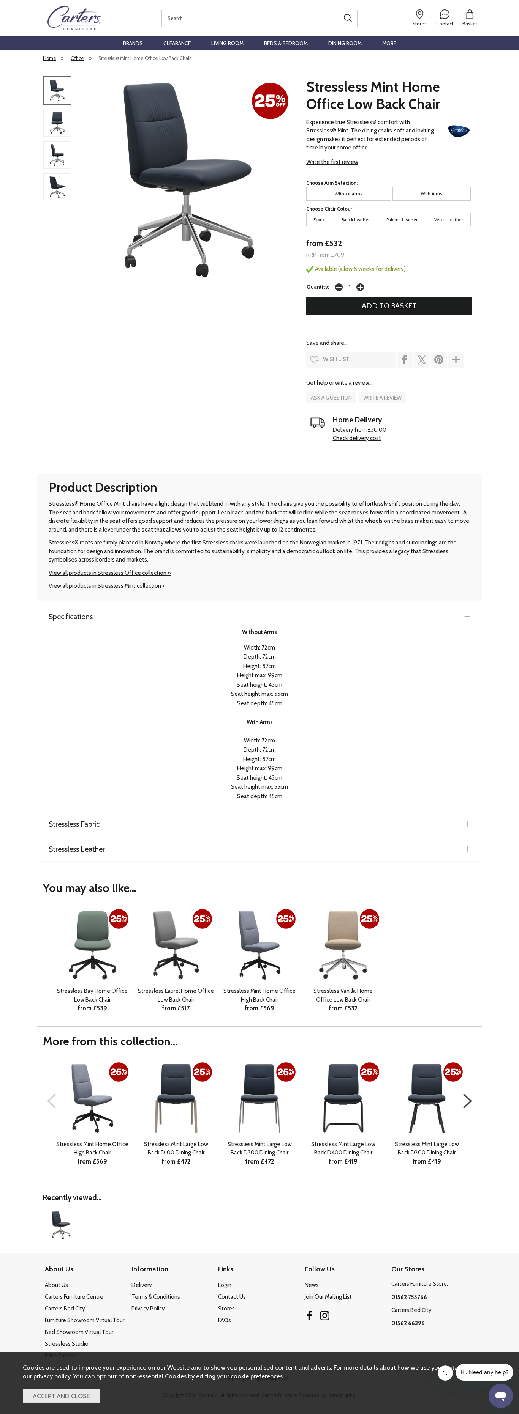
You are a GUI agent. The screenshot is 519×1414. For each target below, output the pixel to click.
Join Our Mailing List (328, 1296)
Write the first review (332, 162)
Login (224, 1285)
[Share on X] (422, 360)
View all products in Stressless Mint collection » (107, 585)
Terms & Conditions (155, 1296)
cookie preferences (257, 1376)
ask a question (331, 397)
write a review (382, 397)
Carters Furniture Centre (74, 1296)
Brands (133, 43)
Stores (226, 1308)
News (312, 1285)
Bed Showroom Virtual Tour (79, 1332)
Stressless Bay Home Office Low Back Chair (92, 995)
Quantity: (318, 287)
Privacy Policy (148, 1308)
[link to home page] (74, 18)
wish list (336, 359)
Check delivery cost (357, 438)
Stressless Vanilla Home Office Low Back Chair (343, 995)
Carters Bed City (65, 1308)
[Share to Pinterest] (439, 360)
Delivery (141, 1285)
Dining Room (345, 43)
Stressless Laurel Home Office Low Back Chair (176, 995)
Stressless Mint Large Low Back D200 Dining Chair (427, 1148)
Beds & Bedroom (286, 43)
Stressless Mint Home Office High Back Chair (259, 995)
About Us (56, 1285)
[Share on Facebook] (405, 360)
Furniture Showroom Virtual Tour (84, 1320)
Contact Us (232, 1296)
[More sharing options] (456, 360)
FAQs (224, 1320)
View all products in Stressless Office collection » (110, 572)
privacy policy (51, 1376)
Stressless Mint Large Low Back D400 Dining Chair (343, 1148)
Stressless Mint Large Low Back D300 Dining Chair (260, 1148)
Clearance (177, 43)
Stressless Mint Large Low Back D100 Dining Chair (176, 1148)
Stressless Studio (67, 1343)
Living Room (227, 43)
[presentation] (51, 1101)
